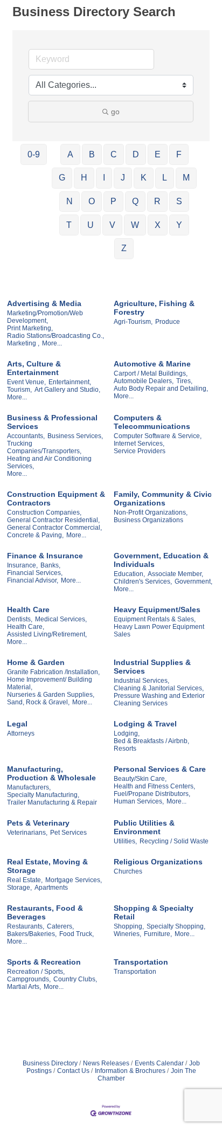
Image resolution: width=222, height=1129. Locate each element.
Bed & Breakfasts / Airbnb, (151, 741)
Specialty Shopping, (176, 926)
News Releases (106, 1063)
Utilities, (125, 841)
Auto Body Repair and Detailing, (161, 388)
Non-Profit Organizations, (151, 512)
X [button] (158, 225)
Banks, (50, 565)
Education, (129, 574)
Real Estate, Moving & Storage (47, 866)
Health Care (28, 609)
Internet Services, (139, 443)
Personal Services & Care (160, 769)
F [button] (179, 154)
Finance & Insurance (45, 555)
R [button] (157, 201)
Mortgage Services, (73, 880)
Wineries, (127, 934)
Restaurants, (25, 926)
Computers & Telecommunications (152, 422)
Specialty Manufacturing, (43, 795)
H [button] (84, 177)
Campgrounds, (29, 979)
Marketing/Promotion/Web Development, (45, 316)
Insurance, (22, 565)
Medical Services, (61, 619)
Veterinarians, (27, 832)
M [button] (186, 177)
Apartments (51, 887)
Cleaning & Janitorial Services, (159, 688)
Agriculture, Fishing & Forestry (154, 307)
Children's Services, (143, 581)
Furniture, (158, 934)
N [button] (69, 201)
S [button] (179, 201)
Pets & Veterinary (38, 823)
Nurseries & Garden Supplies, (50, 694)
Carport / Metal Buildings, (151, 373)
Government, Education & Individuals (161, 560)
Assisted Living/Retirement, (47, 634)
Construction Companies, (44, 512)
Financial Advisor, (32, 580)
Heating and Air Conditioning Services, (49, 462)
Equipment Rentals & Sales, (155, 619)
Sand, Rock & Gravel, (38, 702)
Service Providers (139, 451)
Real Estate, (25, 880)
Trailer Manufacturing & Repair (52, 802)
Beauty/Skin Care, (140, 778)
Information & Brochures (130, 1071)
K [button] (144, 177)
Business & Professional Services (52, 422)
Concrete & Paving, (35, 535)
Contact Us (73, 1071)
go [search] (115, 111)
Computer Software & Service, (158, 436)
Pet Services (68, 832)
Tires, (184, 381)
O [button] (91, 201)
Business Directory (50, 1063)
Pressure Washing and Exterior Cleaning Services (159, 699)
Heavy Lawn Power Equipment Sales (159, 630)
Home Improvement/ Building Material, (49, 683)
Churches (128, 871)
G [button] (62, 177)
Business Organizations (148, 520)
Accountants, (26, 436)
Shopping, (129, 926)
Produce (167, 321)
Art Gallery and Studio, (67, 389)
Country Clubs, (75, 979)
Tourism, (19, 389)
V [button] (112, 225)
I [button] (104, 177)
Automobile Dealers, (144, 381)
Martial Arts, (24, 987)
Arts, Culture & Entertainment (34, 368)
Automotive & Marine (152, 363)
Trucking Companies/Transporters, (44, 447)
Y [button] (179, 225)
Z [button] (124, 248)
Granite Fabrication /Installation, (53, 672)
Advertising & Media (44, 303)
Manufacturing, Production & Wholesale (51, 773)
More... (52, 343)
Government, (193, 581)
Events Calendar (159, 1063)
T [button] (69, 225)
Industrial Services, (141, 680)
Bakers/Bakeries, (32, 934)
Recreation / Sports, (36, 971)
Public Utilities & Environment (144, 827)
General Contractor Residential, (53, 520)
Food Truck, (76, 934)
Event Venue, (26, 382)
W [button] (135, 225)
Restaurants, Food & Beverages (45, 912)
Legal (17, 723)
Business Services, (75, 436)
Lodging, (127, 733)
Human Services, (139, 801)
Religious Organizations (158, 861)
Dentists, (19, 619)
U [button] (90, 225)
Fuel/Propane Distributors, (152, 794)
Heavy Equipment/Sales (157, 609)
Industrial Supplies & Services (152, 666)
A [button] (70, 154)
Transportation (141, 962)
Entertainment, (69, 382)
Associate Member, (175, 574)
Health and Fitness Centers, (154, 786)
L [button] (164, 177)
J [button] (123, 177)
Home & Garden (36, 662)
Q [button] (135, 201)
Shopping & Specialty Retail (153, 912)
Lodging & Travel (145, 723)
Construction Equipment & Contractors (56, 498)
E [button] (158, 154)
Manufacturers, (29, 787)
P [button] (113, 201)
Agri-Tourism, (133, 321)
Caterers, (60, 926)
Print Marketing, (30, 328)
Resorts (125, 748)
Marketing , (23, 343)
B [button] (92, 154)
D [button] (136, 154)
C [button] (113, 154)
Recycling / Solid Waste (174, 841)
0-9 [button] (33, 154)
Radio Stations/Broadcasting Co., (55, 336)
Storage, (19, 887)
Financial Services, (35, 573)
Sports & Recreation (44, 962)
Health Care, (25, 627)
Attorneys (20, 733)
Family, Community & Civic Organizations (163, 498)
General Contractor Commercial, (54, 527)
